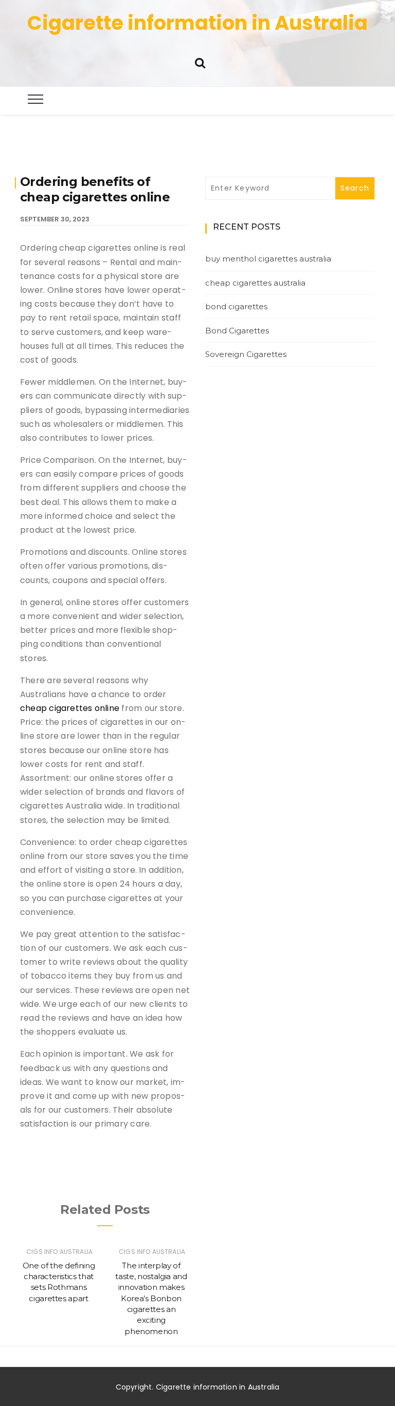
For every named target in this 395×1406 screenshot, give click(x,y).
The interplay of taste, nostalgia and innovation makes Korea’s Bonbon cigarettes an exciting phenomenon (151, 1298)
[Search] (200, 62)
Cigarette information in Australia (197, 22)
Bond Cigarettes (237, 330)
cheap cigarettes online (69, 708)
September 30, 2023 (54, 219)
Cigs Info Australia (59, 1251)
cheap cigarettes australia (255, 283)
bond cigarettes (236, 306)
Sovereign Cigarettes (245, 354)
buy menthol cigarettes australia (268, 259)
